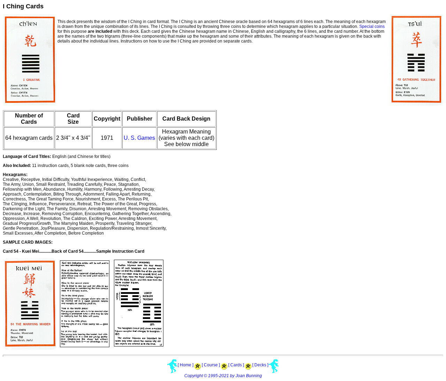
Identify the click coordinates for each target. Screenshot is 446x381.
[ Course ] (211, 365)
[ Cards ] (236, 365)
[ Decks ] (260, 365)
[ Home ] (185, 365)
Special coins (372, 26)
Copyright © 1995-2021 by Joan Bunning (223, 375)
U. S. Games (139, 138)
